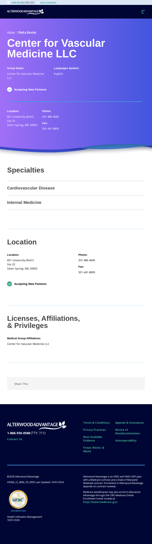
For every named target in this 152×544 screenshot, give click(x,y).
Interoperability (125, 440)
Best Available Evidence (92, 438)
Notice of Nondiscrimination (127, 431)
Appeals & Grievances (129, 422)
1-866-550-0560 (17, 2)
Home (11, 32)
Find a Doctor (27, 32)
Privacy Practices (94, 430)
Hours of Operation (48, 2)
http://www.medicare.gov (100, 502)
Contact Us (14, 439)
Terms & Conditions (96, 422)
